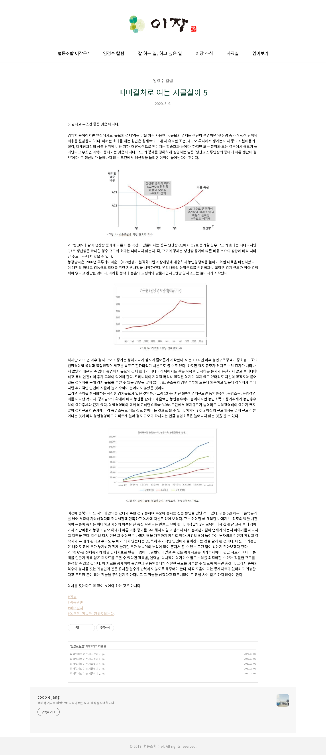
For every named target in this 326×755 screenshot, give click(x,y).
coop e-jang (48, 696)
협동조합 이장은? (73, 53)
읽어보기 (260, 53)
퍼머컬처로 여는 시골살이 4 (85, 664)
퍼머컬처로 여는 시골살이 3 (85, 668)
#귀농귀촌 (75, 602)
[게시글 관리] (90, 627)
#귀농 (72, 596)
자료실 (233, 53)
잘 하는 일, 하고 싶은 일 (160, 53)
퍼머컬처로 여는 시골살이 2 (85, 673)
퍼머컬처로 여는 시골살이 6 (85, 659)
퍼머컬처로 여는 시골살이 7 (85, 654)
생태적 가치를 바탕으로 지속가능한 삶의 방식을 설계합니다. (76, 703)
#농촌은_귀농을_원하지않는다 (91, 613)
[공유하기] (84, 627)
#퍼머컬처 (75, 607)
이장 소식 (204, 53)
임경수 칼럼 (113, 53)
